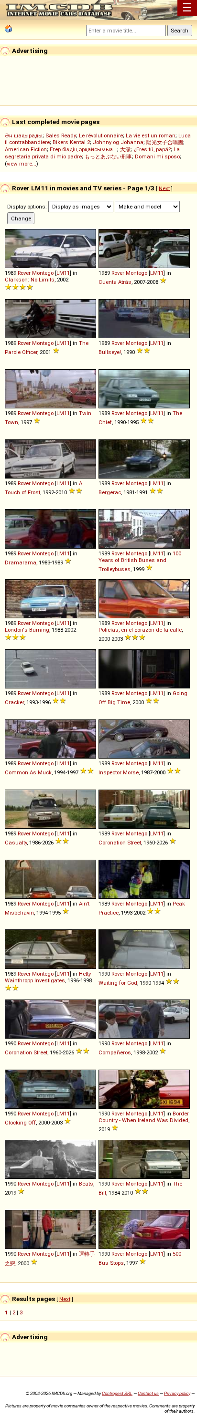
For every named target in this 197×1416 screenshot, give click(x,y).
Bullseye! (109, 352)
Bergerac (109, 492)
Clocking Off (20, 1122)
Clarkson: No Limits (30, 279)
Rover (24, 273)
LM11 (63, 273)
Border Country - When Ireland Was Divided (143, 1117)
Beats (86, 1183)
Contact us (148, 1393)
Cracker (14, 702)
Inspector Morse (118, 772)
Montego (43, 273)
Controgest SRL (117, 1393)
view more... (21, 163)
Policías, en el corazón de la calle (140, 629)
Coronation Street (119, 842)
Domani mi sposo (157, 156)
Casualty (16, 842)
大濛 (125, 149)
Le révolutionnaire (101, 135)
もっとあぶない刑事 (108, 156)
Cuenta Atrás (114, 282)
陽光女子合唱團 (164, 142)
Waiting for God (117, 982)
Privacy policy (177, 1393)
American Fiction (26, 149)
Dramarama (20, 562)
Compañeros (114, 1052)
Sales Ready (60, 135)
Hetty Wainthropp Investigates (48, 977)
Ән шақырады (24, 135)
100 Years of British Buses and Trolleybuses (139, 561)
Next (164, 188)
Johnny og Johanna (118, 142)
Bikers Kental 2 (71, 142)
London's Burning (27, 629)
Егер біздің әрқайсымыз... (83, 149)
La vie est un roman (150, 135)
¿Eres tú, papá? (152, 149)
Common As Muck (28, 772)
